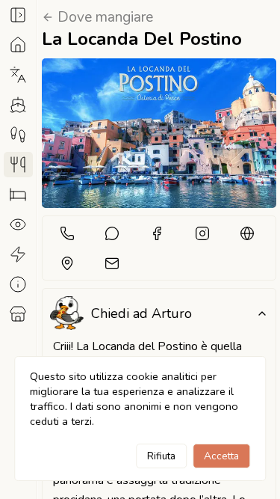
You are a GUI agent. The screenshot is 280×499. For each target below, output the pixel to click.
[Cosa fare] (18, 254)
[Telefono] (66, 233)
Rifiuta (161, 456)
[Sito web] (247, 233)
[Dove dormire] (18, 194)
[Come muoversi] (18, 134)
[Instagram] (202, 233)
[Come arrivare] (18, 104)
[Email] (111, 263)
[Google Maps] (66, 263)
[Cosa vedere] (18, 224)
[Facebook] (157, 233)
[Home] (18, 45)
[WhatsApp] (111, 233)
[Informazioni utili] (18, 284)
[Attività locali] (18, 314)
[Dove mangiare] (18, 164)
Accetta (221, 456)
